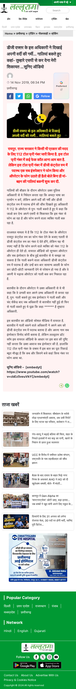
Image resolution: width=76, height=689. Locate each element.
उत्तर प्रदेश (15, 27)
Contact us (11, 675)
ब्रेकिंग (54, 33)
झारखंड (47, 27)
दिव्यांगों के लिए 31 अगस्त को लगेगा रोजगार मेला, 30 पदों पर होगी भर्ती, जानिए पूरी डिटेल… (52, 520)
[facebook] (36, 657)
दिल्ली (4, 27)
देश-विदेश (23, 18)
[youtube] (56, 657)
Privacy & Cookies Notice (20, 679)
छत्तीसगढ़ (70, 27)
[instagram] (49, 657)
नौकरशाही (43, 33)
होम (8, 18)
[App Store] (49, 665)
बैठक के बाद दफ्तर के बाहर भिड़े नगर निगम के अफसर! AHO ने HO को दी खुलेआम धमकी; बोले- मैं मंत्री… (50, 479)
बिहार (37, 27)
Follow (45, 96)
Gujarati (40, 631)
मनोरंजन (39, 18)
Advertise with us (47, 675)
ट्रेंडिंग (54, 18)
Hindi (7, 631)
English (23, 631)
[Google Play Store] (24, 665)
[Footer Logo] (38, 648)
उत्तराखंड (28, 27)
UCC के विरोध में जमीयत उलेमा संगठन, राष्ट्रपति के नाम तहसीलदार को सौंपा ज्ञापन (51, 459)
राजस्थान (40, 606)
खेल (67, 18)
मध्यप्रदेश (58, 27)
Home (9, 33)
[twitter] (42, 657)
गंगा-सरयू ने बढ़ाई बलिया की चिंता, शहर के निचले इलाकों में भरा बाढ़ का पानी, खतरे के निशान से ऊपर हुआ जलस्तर (52, 438)
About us (27, 675)
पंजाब (55, 606)
